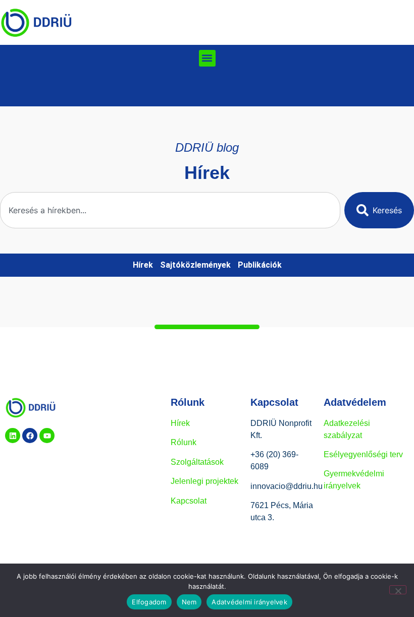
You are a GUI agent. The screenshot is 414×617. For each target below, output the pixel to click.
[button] (207, 58)
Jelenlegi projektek (204, 481)
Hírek (143, 265)
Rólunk (183, 442)
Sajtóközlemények (195, 265)
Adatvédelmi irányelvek (249, 602)
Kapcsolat (188, 501)
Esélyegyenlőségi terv (363, 454)
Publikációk (260, 265)
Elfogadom (149, 602)
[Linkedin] (12, 435)
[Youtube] (47, 435)
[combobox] (170, 210)
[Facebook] (29, 435)
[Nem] (397, 589)
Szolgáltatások (197, 462)
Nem (189, 602)
